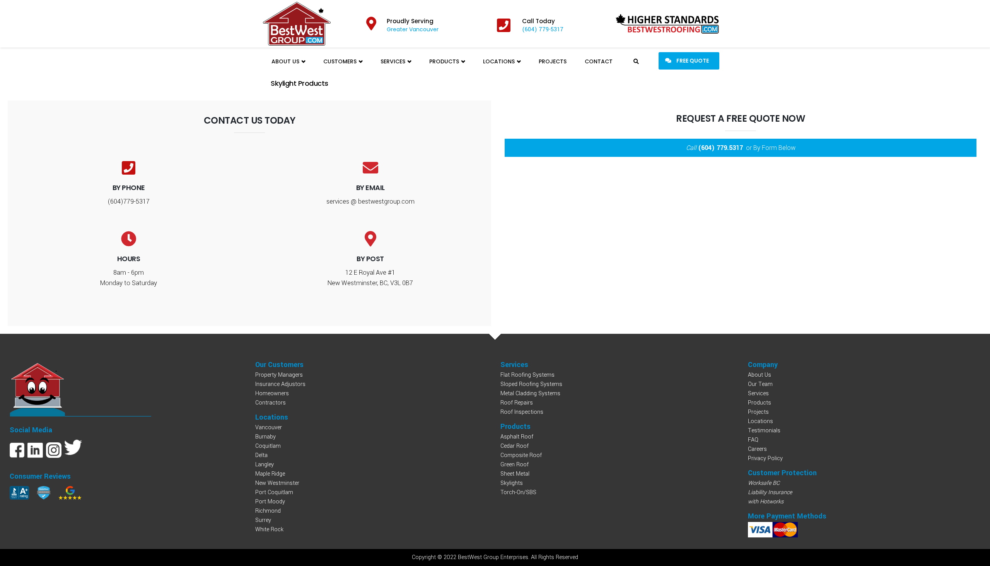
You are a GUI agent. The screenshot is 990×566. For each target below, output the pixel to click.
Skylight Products (299, 83)
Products (445, 61)
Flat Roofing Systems (527, 375)
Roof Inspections (521, 412)
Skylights (511, 483)
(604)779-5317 (129, 201)
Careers (757, 449)
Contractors (270, 403)
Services (394, 61)
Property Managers (279, 375)
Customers (340, 61)
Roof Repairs (516, 403)
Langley (264, 465)
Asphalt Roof (516, 437)
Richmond (268, 511)
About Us (286, 61)
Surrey (263, 520)
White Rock (269, 529)
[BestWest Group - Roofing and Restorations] (297, 24)
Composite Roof (521, 455)
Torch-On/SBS (518, 492)
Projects (553, 61)
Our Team (760, 384)
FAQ (753, 440)
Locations (499, 61)
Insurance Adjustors (280, 384)
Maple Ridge (270, 474)
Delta (261, 455)
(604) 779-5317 (542, 29)
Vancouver (268, 427)
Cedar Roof (514, 446)
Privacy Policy (765, 458)
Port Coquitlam (274, 492)
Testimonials (764, 431)
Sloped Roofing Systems (531, 384)
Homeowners (272, 393)
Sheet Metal (514, 474)
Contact (599, 61)
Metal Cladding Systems (530, 393)
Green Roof (514, 465)
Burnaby (265, 437)
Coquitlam (268, 446)
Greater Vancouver (413, 29)
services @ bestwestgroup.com (370, 201)
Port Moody (270, 502)
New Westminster (277, 483)
